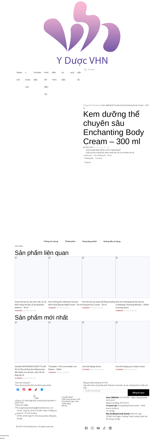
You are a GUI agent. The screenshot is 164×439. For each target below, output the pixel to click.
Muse (109, 155)
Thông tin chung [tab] (51, 241)
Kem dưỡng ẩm (100, 155)
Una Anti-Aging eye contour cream (130, 366)
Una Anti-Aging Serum (91, 366)
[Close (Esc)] (1, 435)
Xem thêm (19, 246)
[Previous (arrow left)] (1, 438)
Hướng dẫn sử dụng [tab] (111, 241)
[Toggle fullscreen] (5, 435)
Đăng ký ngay (138, 392)
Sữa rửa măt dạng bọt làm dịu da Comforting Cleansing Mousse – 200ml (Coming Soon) (132, 305)
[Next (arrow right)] (3, 438)
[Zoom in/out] (8, 435)
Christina (98, 158)
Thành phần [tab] (70, 241)
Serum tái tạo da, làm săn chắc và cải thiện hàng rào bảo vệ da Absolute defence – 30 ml (30, 305)
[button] (118, 162)
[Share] (3, 435)
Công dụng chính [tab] (89, 241)
